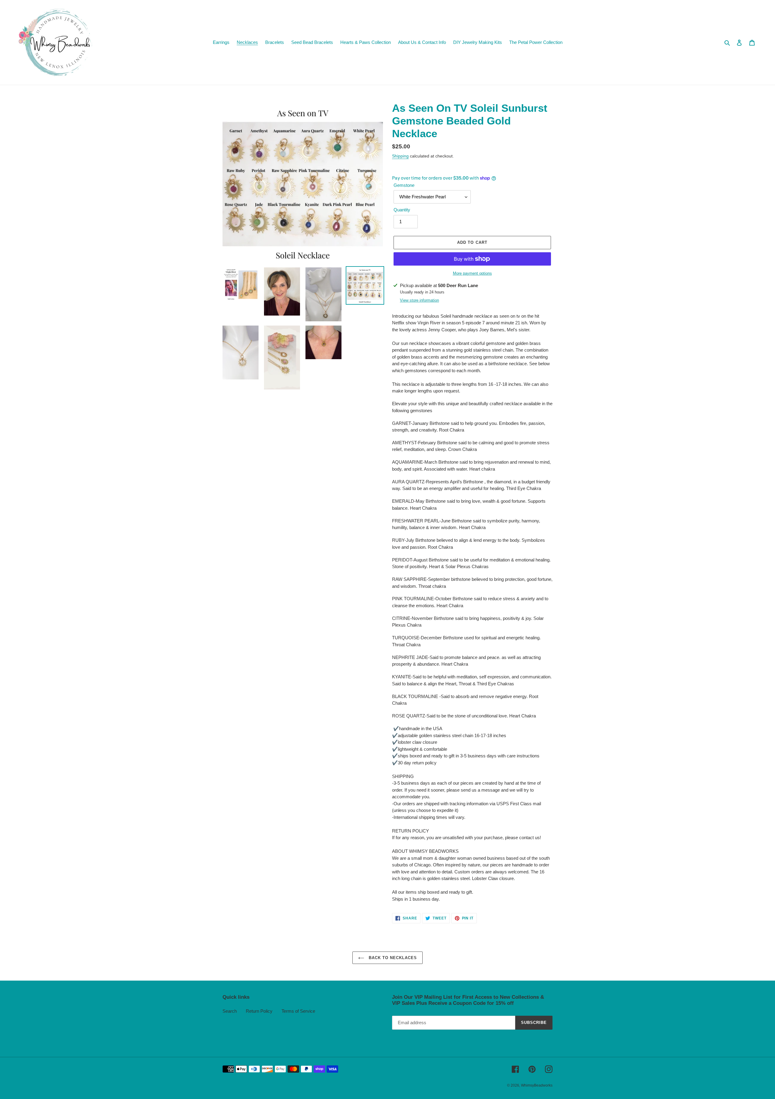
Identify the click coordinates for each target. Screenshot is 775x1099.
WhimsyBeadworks (536, 1085)
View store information (419, 300)
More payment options (472, 273)
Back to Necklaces (392, 957)
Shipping (400, 156)
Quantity (402, 209)
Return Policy (259, 1011)
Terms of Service (298, 1011)
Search (230, 1011)
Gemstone (404, 185)
